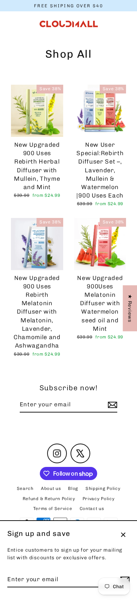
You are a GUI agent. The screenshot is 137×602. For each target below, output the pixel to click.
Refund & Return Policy (49, 498)
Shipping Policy (102, 488)
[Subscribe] (111, 405)
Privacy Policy (99, 498)
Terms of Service (52, 508)
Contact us (92, 508)
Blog (73, 488)
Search (25, 488)
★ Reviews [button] (130, 308)
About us (51, 488)
